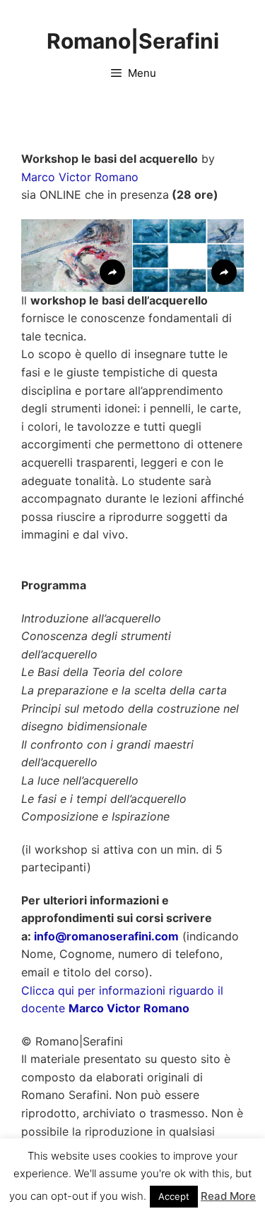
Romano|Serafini (133, 41)
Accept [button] (173, 1196)
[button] (76, 255)
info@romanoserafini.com (106, 936)
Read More (228, 1196)
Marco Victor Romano (80, 177)
